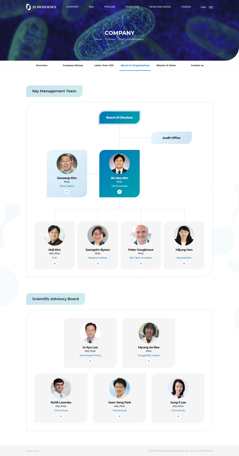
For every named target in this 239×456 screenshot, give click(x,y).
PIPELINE (109, 7)
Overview (41, 65)
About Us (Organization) (131, 39)
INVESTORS (132, 7)
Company (110, 39)
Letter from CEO (104, 65)
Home (98, 39)
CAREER (186, 7)
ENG (211, 7)
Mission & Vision (166, 65)
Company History (73, 65)
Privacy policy (32, 451)
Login (203, 7)
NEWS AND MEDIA (160, 7)
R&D (91, 7)
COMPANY (72, 7)
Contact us (197, 65)
